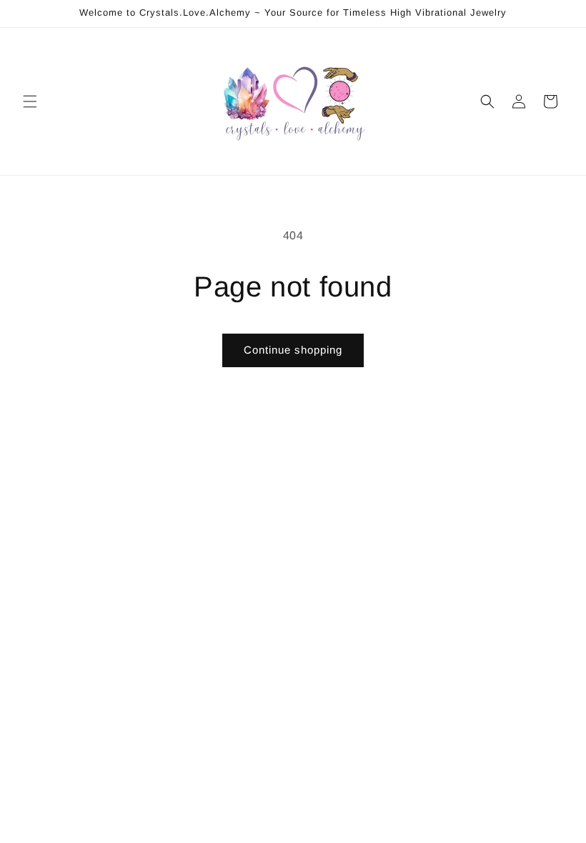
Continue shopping (293, 350)
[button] (30, 101)
